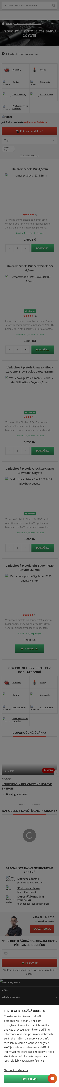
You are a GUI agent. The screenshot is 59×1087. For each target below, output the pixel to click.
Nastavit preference (16, 1070)
